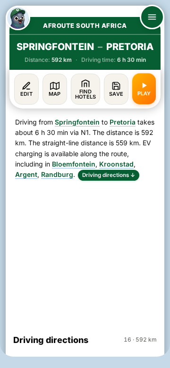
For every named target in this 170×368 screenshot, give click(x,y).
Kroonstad (116, 164)
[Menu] (152, 17)
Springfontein (77, 122)
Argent (26, 174)
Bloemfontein (73, 164)
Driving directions (108, 175)
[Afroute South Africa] (18, 18)
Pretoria (123, 122)
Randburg (57, 174)
